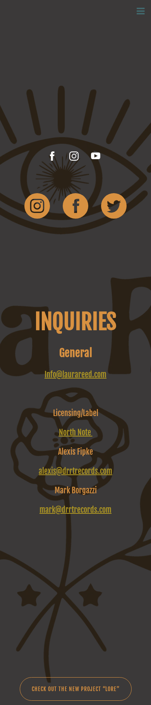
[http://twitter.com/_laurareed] (114, 207)
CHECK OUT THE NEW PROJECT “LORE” (76, 689)
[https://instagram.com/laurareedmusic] (74, 156)
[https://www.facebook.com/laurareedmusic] (52, 156)
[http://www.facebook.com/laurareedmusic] (75, 207)
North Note (76, 432)
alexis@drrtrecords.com (75, 471)
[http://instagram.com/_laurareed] (37, 207)
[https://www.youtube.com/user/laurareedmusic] (95, 156)
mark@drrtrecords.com (75, 510)
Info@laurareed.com (75, 374)
